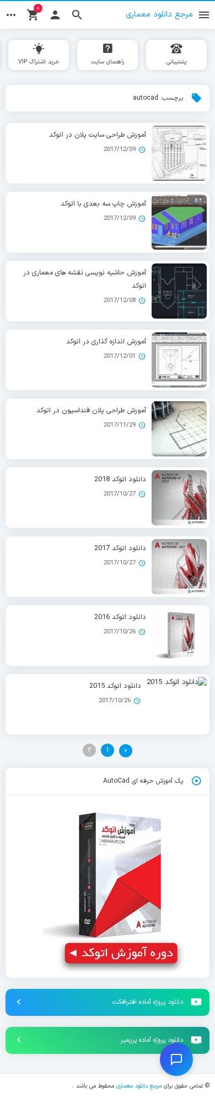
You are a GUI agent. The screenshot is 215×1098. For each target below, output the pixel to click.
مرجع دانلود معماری (139, 1085)
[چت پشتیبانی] (176, 1059)
